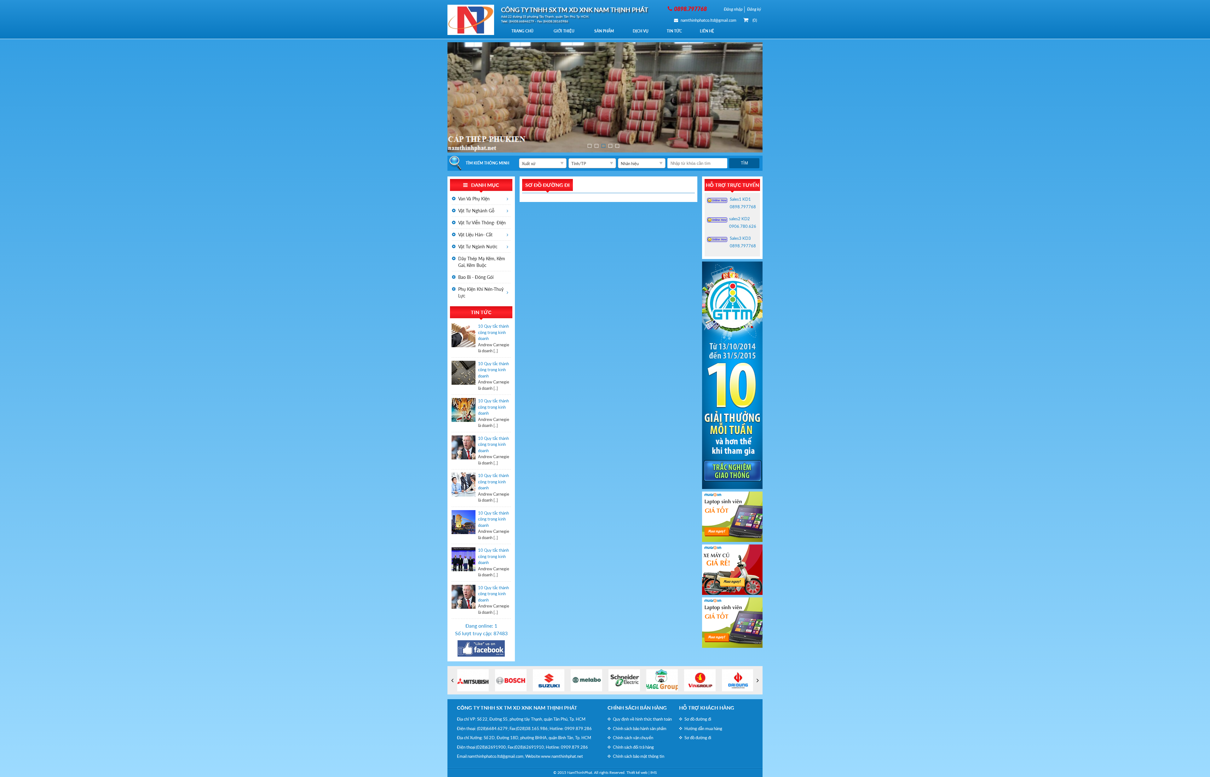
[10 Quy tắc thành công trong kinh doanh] (463, 338)
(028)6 (483, 728)
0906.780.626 (742, 226)
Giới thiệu (564, 31)
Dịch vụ (640, 31)
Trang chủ (522, 31)
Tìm (744, 163)
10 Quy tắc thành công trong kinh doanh (493, 332)
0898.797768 (743, 206)
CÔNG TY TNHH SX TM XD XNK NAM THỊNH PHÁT (517, 708)
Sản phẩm (604, 31)
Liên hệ (707, 31)
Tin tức (674, 31)
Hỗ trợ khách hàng (706, 708)
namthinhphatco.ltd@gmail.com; (496, 756)
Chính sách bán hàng (637, 708)
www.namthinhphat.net (562, 756)
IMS (653, 772)
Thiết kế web (637, 772)
